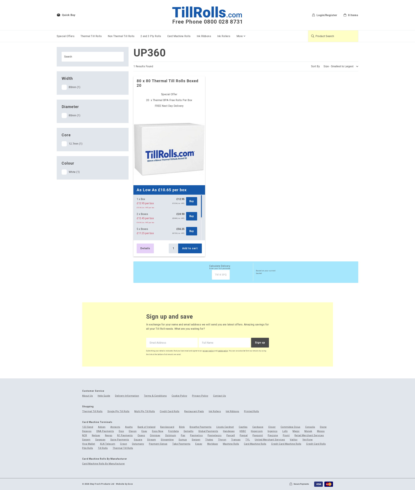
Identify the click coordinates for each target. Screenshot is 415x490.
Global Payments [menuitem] (208, 431)
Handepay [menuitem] (229, 431)
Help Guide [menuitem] (104, 396)
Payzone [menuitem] (273, 435)
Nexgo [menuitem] (108, 435)
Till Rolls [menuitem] (103, 448)
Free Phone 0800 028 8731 (207, 22)
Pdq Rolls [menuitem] (87, 448)
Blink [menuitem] (182, 427)
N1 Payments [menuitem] (125, 435)
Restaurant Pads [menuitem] (194, 411)
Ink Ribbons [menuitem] (204, 36)
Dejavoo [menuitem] (87, 431)
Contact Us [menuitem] (219, 396)
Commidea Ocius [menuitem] (290, 427)
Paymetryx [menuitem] (196, 435)
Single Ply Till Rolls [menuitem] (118, 411)
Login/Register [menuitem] (326, 15)
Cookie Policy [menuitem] (179, 396)
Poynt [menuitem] (286, 435)
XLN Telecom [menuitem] (107, 444)
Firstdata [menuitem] (173, 431)
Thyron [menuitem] (222, 439)
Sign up (260, 342)
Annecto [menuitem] (115, 427)
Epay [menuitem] (144, 431)
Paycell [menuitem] (230, 435)
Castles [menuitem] (243, 427)
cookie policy (223, 351)
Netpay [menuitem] (96, 435)
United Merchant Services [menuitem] (270, 439)
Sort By (315, 66)
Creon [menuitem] (123, 444)
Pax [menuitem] (183, 435)
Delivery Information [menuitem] (127, 396)
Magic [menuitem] (296, 431)
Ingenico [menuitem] (273, 431)
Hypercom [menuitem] (257, 431)
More (240, 36)
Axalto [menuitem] (129, 427)
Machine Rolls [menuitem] (231, 444)
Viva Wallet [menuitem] (88, 444)
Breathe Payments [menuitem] (201, 427)
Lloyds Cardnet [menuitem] (225, 427)
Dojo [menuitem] (121, 431)
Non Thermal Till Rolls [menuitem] (121, 36)
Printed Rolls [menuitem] (251, 411)
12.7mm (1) (75, 143)
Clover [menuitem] (272, 427)
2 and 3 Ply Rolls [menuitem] (151, 36)
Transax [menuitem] (236, 439)
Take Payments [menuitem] (181, 444)
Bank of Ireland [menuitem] (146, 427)
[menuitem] (351, 15)
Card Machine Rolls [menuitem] (179, 36)
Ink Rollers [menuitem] (223, 36)
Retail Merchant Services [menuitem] (309, 435)
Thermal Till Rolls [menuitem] (91, 36)
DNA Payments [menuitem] (105, 431)
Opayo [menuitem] (141, 435)
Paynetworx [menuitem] (215, 435)
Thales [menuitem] (209, 439)
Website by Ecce (124, 484)
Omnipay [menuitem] (155, 435)
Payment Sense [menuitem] (158, 444)
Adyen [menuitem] (102, 427)
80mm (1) (74, 87)
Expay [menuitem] (198, 444)
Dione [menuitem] (323, 427)
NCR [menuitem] (84, 435)
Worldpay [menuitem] (212, 444)
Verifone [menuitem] (307, 439)
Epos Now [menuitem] (157, 431)
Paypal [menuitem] (244, 435)
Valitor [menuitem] (294, 439)
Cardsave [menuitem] (257, 427)
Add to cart (190, 248)
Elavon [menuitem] (133, 431)
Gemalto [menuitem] (189, 431)
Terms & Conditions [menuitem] (155, 396)
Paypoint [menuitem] (258, 435)
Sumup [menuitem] (183, 439)
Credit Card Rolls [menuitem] (169, 411)
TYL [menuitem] (247, 439)
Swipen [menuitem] (196, 439)
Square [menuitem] (138, 439)
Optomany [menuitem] (138, 444)
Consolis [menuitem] (310, 427)
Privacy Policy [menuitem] (200, 396)
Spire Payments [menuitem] (119, 439)
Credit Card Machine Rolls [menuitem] (286, 444)
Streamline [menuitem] (167, 439)
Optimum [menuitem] (170, 435)
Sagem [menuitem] (86, 439)
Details (145, 248)
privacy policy (208, 351)
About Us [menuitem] (87, 396)
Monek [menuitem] (308, 431)
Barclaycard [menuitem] (167, 427)
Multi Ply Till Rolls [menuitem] (144, 411)
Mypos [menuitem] (321, 431)
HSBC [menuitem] (243, 431)
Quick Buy (68, 15)
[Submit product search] (312, 36)
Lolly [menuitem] (285, 431)
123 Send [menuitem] (87, 427)
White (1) (74, 172)
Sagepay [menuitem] (100, 439)
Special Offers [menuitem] (65, 36)
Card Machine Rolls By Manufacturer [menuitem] (103, 464)
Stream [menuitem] (151, 439)
